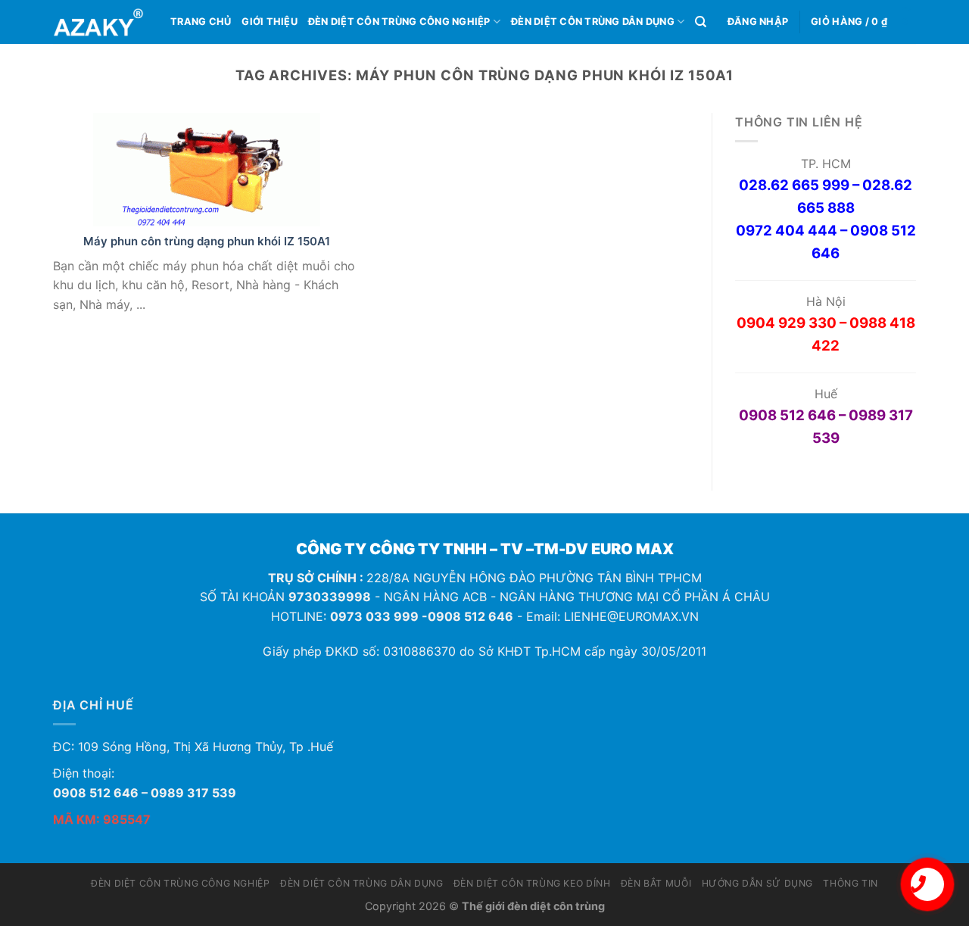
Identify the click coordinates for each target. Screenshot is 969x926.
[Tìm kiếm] (700, 22)
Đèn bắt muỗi (656, 883)
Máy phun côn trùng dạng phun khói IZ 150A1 (206, 241)
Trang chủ (200, 21)
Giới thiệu (269, 21)
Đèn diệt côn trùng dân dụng (593, 21)
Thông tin (850, 883)
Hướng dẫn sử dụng (757, 883)
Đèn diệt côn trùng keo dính (532, 883)
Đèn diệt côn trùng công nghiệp (399, 21)
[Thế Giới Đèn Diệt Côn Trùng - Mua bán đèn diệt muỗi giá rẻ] (100, 22)
